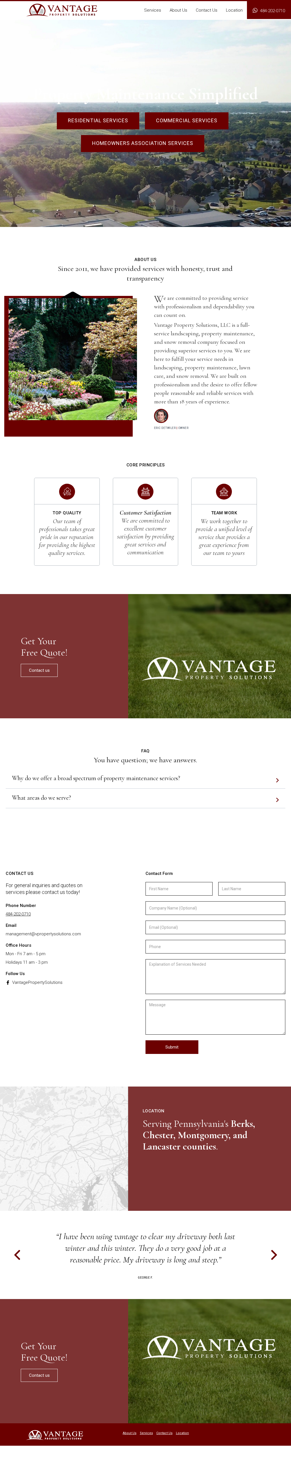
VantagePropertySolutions (37, 982)
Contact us (39, 670)
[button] (152, 11)
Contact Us (164, 1433)
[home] (61, 10)
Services (146, 1433)
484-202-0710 (18, 914)
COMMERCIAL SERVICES (186, 120)
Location (182, 1433)
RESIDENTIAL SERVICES (98, 120)
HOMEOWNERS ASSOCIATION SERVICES (142, 143)
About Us (129, 1433)
